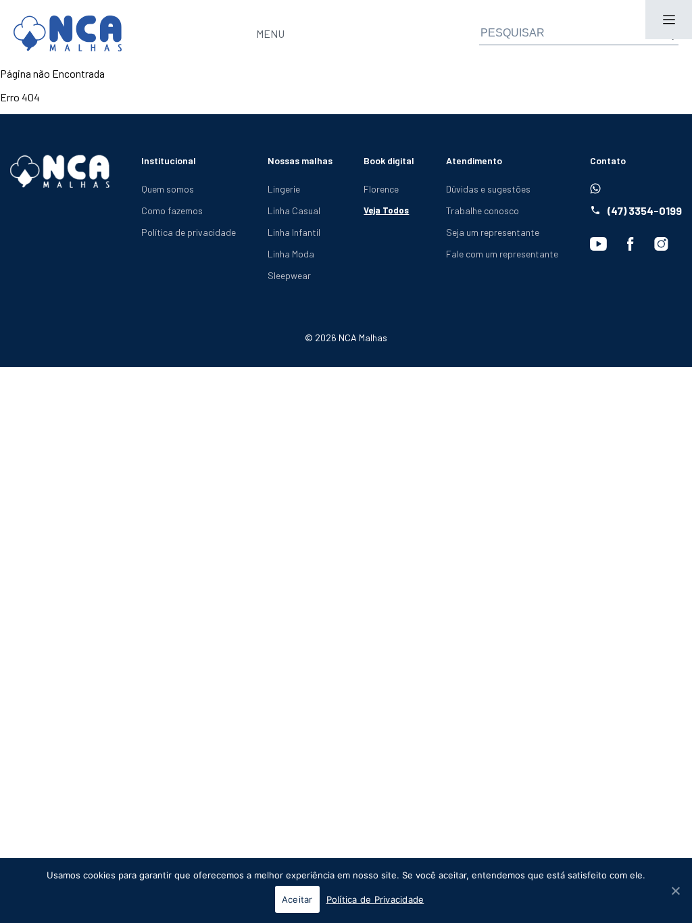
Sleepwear (289, 275)
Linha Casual (294, 210)
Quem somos (167, 189)
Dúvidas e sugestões (488, 189)
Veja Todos (386, 210)
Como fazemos (172, 210)
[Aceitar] (675, 890)
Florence (381, 189)
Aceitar (297, 899)
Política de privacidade (188, 232)
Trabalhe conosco (482, 210)
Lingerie (284, 189)
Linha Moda (291, 253)
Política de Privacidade (375, 899)
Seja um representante (492, 232)
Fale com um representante (502, 253)
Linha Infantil (294, 232)
